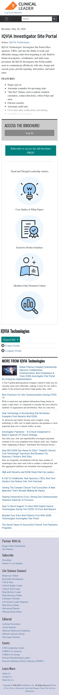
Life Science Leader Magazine (15, 601)
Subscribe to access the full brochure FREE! (31, 150)
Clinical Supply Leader (12, 585)
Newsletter (6, 560)
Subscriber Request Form (34, 688)
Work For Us (8, 679)
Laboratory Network (11, 598)
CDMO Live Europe (11, 654)
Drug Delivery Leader (11, 592)
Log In (8, 12)
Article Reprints (9, 627)
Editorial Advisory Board (13, 633)
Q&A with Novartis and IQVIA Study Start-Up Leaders (28, 472)
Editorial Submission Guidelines (16, 630)
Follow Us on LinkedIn (12, 563)
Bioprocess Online (10, 575)
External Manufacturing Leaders (16, 657)
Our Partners (7, 549)
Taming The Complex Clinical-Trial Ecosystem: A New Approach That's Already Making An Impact (28, 489)
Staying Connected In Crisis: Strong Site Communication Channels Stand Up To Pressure (29, 498)
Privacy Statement (17, 688)
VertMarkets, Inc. (27, 685)
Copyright (6, 685)
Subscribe (17, 12)
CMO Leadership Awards (13, 647)
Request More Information (13, 545)
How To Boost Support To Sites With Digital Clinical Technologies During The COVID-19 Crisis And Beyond (29, 508)
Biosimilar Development (12, 578)
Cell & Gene (7, 582)
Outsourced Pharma (10, 608)
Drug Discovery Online (12, 595)
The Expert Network (11, 637)
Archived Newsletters (11, 623)
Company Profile (13, 350)
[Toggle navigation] (6, 19)
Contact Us (7, 676)
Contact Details (12, 345)
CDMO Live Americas (12, 651)
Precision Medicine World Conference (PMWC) (23, 661)
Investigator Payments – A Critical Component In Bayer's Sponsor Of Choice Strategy (26, 433)
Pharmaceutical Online (12, 611)
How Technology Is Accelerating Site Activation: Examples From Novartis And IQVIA (26, 415)
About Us (6, 673)
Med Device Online (10, 605)
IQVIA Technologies (19, 42)
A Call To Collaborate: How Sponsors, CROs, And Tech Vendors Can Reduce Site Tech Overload (28, 480)
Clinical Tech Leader (11, 588)
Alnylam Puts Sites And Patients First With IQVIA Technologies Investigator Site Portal (26, 517)
